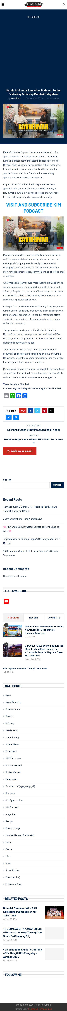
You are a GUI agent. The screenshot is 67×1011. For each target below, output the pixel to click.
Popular (13, 617)
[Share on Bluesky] (9, 417)
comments (54, 617)
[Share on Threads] (51, 410)
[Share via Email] (16, 417)
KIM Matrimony (13, 758)
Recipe (9, 821)
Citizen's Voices (13, 884)
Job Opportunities (14, 800)
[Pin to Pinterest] (44, 410)
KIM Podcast (11, 807)
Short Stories (12, 870)
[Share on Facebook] (30, 410)
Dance (8, 849)
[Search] (63, 4)
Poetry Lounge (12, 828)
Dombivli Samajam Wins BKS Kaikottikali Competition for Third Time (20, 911)
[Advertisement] (33, 54)
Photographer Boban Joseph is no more (25, 668)
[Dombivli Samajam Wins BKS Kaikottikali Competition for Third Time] (54, 912)
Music (8, 842)
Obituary (9, 723)
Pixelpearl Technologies (40, 1008)
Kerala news (11, 730)
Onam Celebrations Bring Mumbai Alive (22, 518)
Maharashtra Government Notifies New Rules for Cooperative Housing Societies (44, 629)
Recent (33, 617)
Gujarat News (12, 744)
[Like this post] (23, 410)
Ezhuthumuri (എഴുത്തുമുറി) (20, 786)
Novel (8, 863)
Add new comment (22, 450)
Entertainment (13, 709)
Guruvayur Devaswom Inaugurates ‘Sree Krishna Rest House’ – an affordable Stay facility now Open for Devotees (44, 650)
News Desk (16, 98)
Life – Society (12, 737)
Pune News (11, 751)
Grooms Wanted (13, 765)
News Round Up (13, 702)
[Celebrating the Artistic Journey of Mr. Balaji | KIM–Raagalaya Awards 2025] (54, 954)
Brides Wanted (12, 772)
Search (7, 479)
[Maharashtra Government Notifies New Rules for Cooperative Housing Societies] (12, 631)
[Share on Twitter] (37, 410)
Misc (7, 856)
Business (10, 793)
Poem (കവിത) (12, 877)
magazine (10, 814)
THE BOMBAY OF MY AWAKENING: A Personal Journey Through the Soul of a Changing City (22, 932)
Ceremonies (11, 779)
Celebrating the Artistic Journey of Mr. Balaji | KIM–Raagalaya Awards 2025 (22, 953)
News (8, 695)
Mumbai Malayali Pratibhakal (19, 835)
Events (9, 716)
